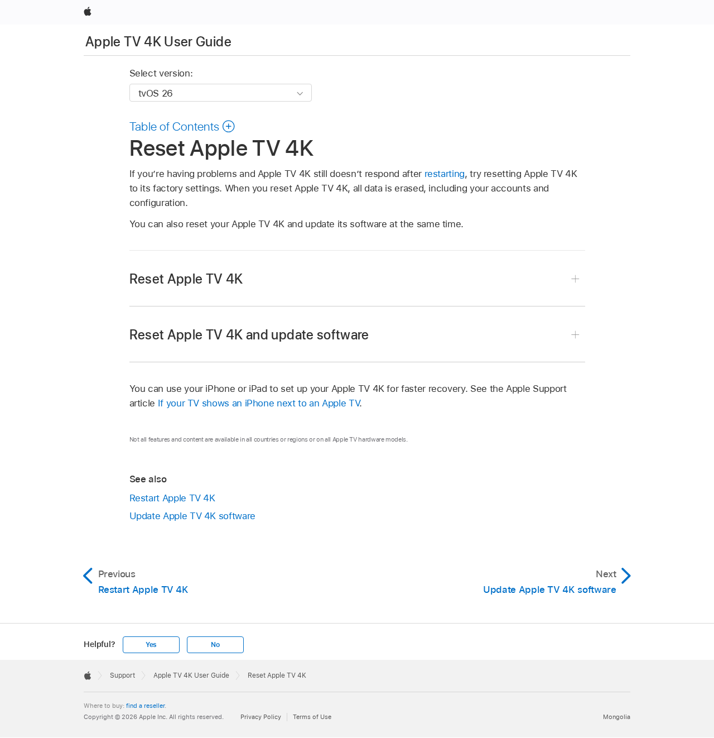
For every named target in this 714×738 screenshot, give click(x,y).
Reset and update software (249, 335)
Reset (186, 279)
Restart (172, 498)
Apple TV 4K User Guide (158, 41)
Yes (151, 645)
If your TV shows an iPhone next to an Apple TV (259, 403)
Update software (192, 515)
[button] (182, 126)
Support (122, 675)
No (215, 645)
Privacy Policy (260, 717)
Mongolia (616, 717)
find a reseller (145, 706)
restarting (444, 173)
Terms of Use (312, 717)
